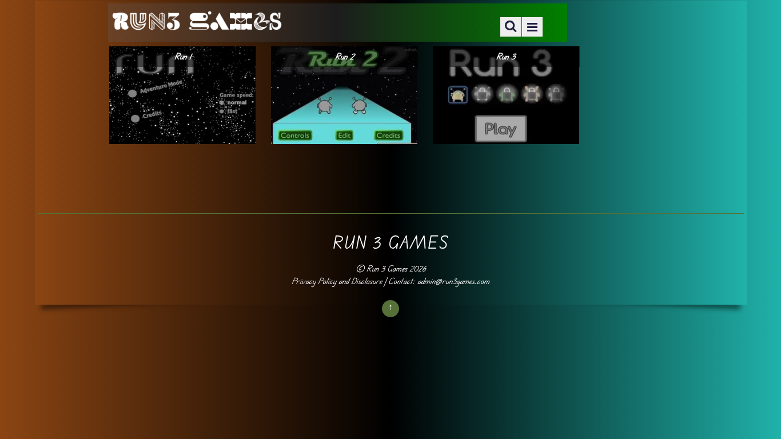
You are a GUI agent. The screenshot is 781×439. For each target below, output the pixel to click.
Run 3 (506, 56)
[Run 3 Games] (196, 23)
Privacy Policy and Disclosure (337, 281)
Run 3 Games (386, 268)
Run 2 (344, 56)
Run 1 (182, 56)
